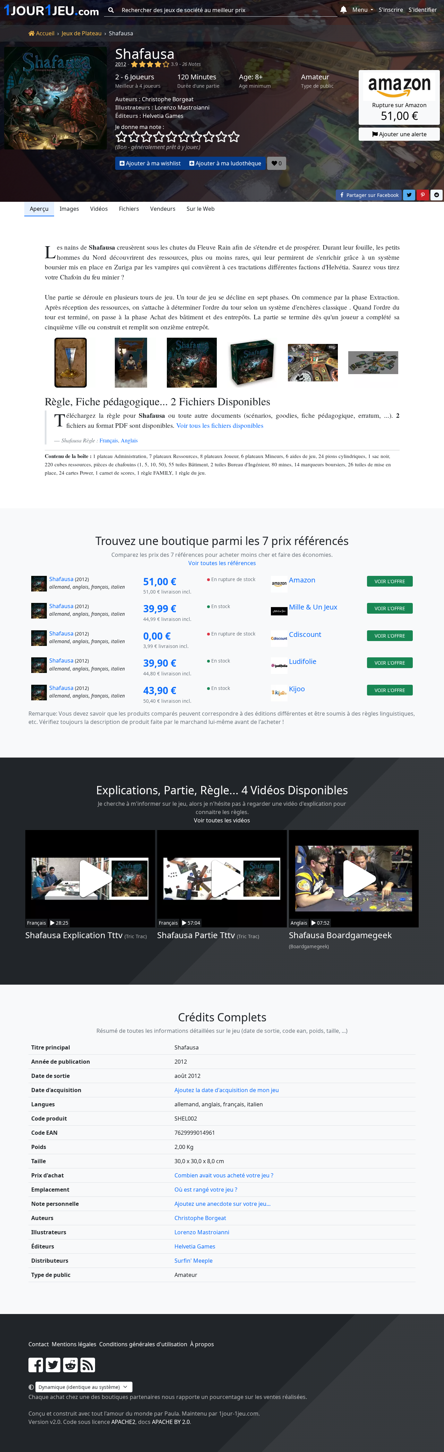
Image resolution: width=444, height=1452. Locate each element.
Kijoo (297, 688)
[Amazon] (279, 586)
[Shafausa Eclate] (313, 363)
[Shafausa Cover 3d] (252, 363)
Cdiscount (305, 634)
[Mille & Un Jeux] (279, 613)
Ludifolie (302, 661)
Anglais (129, 440)
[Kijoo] (279, 695)
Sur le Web (201, 209)
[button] (344, 10)
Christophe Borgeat (168, 99)
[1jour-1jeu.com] (51, 10)
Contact (38, 1344)
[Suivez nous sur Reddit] (70, 1369)
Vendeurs (163, 209)
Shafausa (144, 53)
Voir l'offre (390, 581)
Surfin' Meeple (193, 1260)
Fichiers (129, 209)
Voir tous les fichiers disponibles (219, 425)
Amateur (315, 77)
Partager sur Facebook (372, 195)
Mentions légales (74, 1344)
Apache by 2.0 (171, 1422)
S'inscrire (391, 10)
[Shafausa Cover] (192, 363)
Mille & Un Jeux (313, 607)
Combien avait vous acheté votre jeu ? (223, 1175)
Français (109, 440)
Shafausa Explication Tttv (73, 935)
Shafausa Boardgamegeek (340, 935)
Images (69, 209)
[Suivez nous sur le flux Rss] (87, 1369)
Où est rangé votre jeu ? (205, 1189)
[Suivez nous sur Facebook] (35, 1369)
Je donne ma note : (139, 127)
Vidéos (99, 209)
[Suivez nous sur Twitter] (53, 1369)
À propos (202, 1344)
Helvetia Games (163, 116)
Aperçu (39, 209)
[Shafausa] (55, 108)
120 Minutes (196, 77)
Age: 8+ (251, 77)
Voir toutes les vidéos (222, 820)
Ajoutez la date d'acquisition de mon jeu (226, 1090)
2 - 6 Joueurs (134, 77)
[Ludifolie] (279, 667)
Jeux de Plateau (82, 33)
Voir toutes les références (222, 563)
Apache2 (123, 1422)
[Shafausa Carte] (71, 363)
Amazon (302, 580)
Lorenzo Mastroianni (182, 107)
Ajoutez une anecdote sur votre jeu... (222, 1204)
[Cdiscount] (279, 640)
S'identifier (423, 10)
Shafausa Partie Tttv (196, 935)
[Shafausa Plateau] (373, 363)
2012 (120, 64)
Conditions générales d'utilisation (143, 1344)
